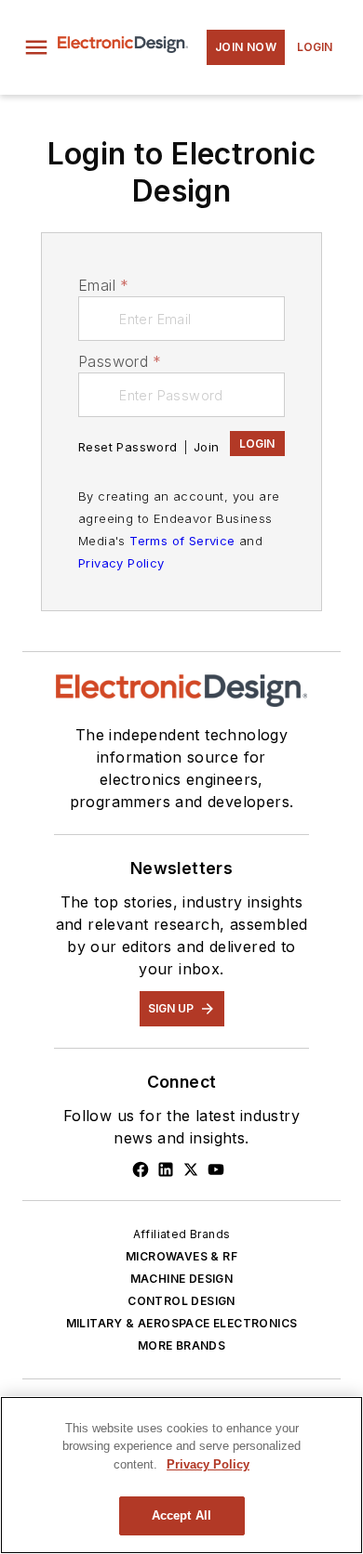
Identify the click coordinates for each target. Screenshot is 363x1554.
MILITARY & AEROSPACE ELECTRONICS (182, 1323)
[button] (36, 47)
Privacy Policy (121, 562)
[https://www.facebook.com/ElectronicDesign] (140, 1169)
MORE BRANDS (181, 1345)
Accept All (181, 1515)
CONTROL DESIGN (181, 1301)
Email (103, 285)
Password (120, 361)
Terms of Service (182, 540)
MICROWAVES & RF (181, 1256)
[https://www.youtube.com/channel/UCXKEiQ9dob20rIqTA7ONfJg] (216, 1169)
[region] (181, 1475)
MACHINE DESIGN (182, 1279)
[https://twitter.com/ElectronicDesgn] (191, 1169)
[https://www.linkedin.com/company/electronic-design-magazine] (165, 1169)
